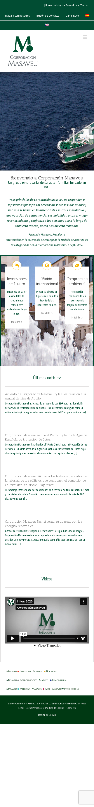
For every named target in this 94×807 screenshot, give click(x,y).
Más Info (45, 313)
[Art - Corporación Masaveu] (41, 686)
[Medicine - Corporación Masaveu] (18, 686)
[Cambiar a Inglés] (47, 25)
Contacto (71, 708)
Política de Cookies (54, 708)
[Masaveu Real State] (52, 678)
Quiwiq (52, 715)
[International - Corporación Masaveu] (66, 686)
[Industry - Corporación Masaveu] (19, 669)
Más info (15, 321)
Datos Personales (35, 708)
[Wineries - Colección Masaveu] (44, 669)
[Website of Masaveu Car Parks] (22, 678)
